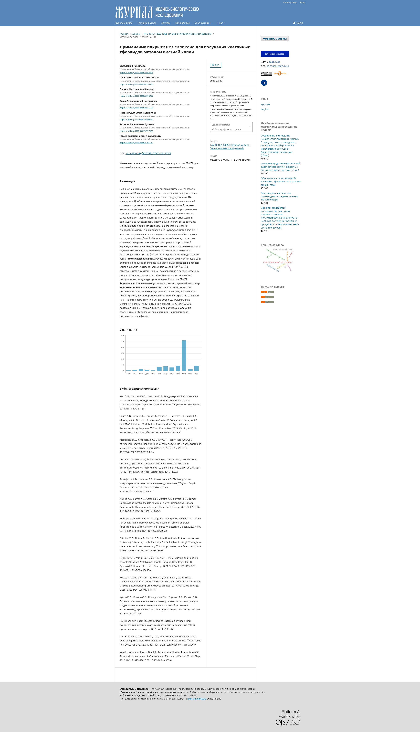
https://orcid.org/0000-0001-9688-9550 (136, 119)
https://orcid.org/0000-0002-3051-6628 (136, 108)
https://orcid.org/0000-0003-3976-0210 (136, 143)
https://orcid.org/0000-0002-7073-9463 (136, 131)
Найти (299, 22)
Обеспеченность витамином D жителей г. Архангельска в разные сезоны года (280, 181)
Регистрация (289, 2)
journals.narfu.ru (196, 698)
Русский (265, 104)
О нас (220, 22)
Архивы (165, 22)
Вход (302, 2)
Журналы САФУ (123, 22)
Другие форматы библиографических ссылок (226, 127)
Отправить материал (275, 38)
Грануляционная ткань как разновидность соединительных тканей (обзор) (279, 196)
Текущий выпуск (146, 22)
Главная (124, 33)
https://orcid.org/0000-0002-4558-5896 (136, 73)
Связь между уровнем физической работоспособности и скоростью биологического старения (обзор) (280, 167)
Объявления (182, 22)
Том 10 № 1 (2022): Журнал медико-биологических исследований (177, 33)
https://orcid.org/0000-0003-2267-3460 (136, 96)
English (265, 109)
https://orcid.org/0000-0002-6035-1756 (136, 84)
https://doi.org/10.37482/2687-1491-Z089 (148, 153)
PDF (217, 65)
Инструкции (202, 22)
